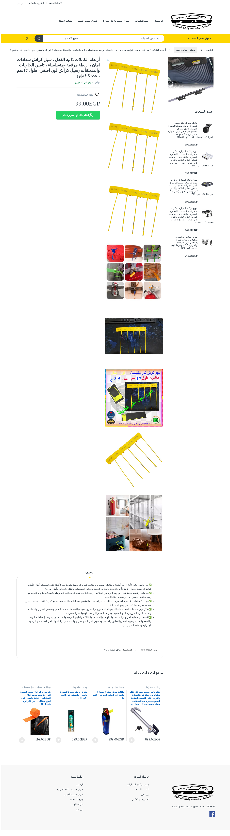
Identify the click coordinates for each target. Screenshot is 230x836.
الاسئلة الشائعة (55, 3)
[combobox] (122, 38)
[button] (108, 61)
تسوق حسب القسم (87, 21)
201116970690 (208, 806)
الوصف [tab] (89, 572)
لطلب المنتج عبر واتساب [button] (75, 115)
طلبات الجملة (65, 21)
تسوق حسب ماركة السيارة (116, 21)
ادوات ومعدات (28, 687)
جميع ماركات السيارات (138, 784)
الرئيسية (159, 21)
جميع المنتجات (142, 21)
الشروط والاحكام (36, 3)
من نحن (20, 3)
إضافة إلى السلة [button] (132, 740)
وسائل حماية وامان (185, 50)
